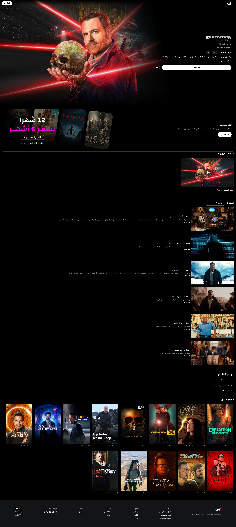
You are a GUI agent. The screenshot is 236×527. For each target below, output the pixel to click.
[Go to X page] (44, 512)
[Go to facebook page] (55, 512)
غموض (223, 60)
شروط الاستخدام (166, 515)
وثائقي (229, 60)
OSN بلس (107, 512)
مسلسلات (135, 512)
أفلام (136, 515)
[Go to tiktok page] (50, 512)
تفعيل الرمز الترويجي (165, 512)
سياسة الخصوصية (165, 518)
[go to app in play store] (18, 512)
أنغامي (109, 515)
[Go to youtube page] (47, 512)
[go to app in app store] (18, 508)
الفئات (136, 518)
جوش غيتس (220, 380)
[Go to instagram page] (53, 512)
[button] (7, 3)
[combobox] (215, 203)
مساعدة (168, 508)
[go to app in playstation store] (18, 515)
